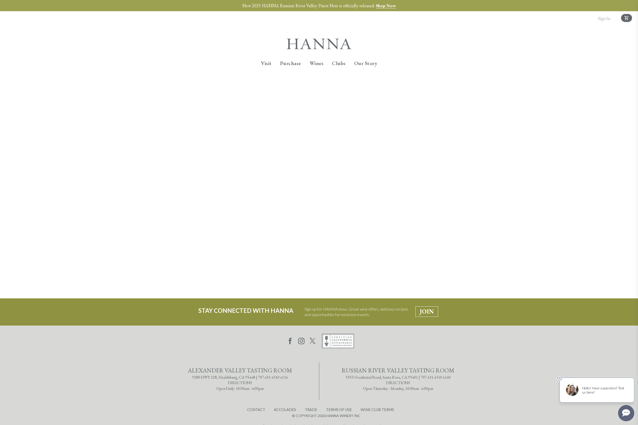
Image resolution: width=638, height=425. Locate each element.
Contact (256, 410)
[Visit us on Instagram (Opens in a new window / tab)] (301, 342)
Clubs (339, 63)
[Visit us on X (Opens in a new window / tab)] (312, 342)
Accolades (285, 410)
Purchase (290, 63)
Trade (311, 410)
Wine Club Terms (377, 410)
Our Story (365, 63)
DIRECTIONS (240, 382)
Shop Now (386, 5)
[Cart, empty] (626, 18)
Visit (266, 63)
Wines (317, 63)
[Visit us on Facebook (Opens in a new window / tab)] (290, 342)
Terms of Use (339, 410)
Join (427, 311)
